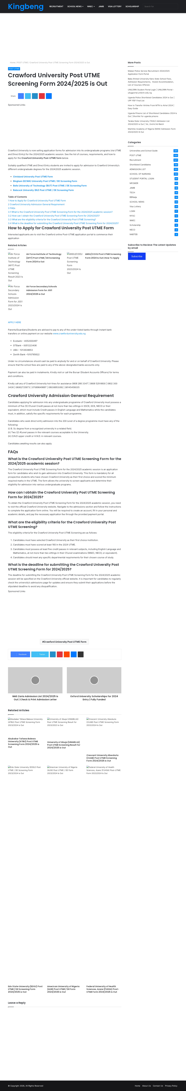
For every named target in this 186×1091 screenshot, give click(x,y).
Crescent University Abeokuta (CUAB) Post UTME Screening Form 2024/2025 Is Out (102, 758)
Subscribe (136, 256)
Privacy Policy (171, 1086)
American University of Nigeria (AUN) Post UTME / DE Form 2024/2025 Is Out (63, 989)
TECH (132, 192)
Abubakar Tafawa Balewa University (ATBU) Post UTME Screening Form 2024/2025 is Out (23, 742)
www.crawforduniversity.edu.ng (69, 333)
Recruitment (135, 160)
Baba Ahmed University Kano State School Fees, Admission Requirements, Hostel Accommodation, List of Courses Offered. (151, 82)
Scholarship (135, 225)
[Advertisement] (93, 36)
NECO (132, 230)
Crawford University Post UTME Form (65, 641)
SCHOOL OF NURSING (140, 174)
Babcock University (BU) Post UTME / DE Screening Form (43, 190)
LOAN (132, 211)
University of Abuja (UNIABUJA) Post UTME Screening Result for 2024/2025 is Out (63, 745)
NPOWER (134, 183)
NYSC (132, 216)
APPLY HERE (14, 322)
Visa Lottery (135, 206)
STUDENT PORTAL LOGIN (142, 178)
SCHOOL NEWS (74, 6)
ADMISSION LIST (138, 169)
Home (12, 62)
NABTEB (133, 234)
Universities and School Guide (144, 151)
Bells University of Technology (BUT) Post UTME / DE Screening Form (50, 185)
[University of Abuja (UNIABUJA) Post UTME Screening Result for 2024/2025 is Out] (64, 728)
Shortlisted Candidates (140, 164)
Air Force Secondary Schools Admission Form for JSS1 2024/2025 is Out (41, 290)
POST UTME (22, 62)
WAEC (90, 6)
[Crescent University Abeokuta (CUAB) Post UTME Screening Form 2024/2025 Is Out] (103, 735)
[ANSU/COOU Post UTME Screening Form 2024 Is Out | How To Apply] (75, 263)
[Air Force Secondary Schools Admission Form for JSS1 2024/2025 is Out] (16, 298)
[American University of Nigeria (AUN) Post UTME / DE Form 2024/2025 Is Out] (64, 875)
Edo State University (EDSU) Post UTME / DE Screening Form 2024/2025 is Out (25, 989)
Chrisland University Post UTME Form (33, 176)
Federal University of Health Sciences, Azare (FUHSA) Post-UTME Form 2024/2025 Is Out (102, 989)
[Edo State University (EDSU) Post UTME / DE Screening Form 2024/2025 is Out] (25, 875)
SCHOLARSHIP (132, 6)
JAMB (101, 6)
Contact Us (158, 1086)
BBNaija (133, 197)
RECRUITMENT (56, 6)
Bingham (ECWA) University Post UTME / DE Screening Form (45, 181)
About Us (146, 1086)
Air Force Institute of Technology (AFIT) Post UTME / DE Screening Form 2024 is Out (43, 258)
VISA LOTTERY (114, 6)
